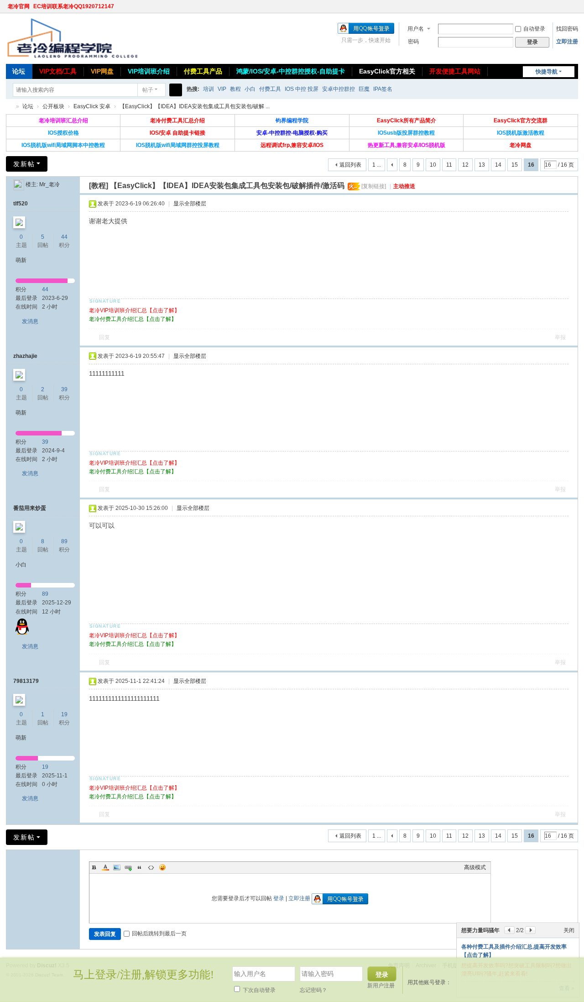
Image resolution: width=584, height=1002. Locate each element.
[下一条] (530, 930)
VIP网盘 (102, 71)
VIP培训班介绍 (149, 71)
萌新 (21, 260)
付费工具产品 (203, 71)
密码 (413, 41)
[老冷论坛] (72, 38)
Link (128, 867)
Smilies (162, 867)
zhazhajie (25, 356)
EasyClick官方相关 (387, 71)
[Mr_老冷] (18, 184)
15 (514, 165)
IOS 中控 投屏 (301, 89)
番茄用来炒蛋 (29, 508)
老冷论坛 (9, 106)
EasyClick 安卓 (91, 106)
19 (64, 714)
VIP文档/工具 (58, 71)
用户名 (415, 29)
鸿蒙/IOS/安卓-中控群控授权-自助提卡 (290, 71)
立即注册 (567, 41)
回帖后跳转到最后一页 (159, 933)
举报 (560, 337)
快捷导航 (547, 71)
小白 (250, 89)
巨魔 (364, 89)
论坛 (18, 71)
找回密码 (567, 29)
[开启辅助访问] (565, 6)
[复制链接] (373, 186)
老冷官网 (19, 6)
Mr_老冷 (49, 184)
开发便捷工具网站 (454, 71)
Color (105, 867)
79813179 (26, 681)
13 (482, 165)
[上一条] (509, 930)
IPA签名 (382, 89)
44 (64, 237)
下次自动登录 (258, 990)
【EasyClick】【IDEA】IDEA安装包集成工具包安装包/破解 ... (195, 106)
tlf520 (20, 203)
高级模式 (475, 867)
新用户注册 (381, 985)
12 (465, 165)
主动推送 (404, 186)
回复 (104, 337)
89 (64, 541)
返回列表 (350, 165)
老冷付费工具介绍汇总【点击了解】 (133, 319)
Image (116, 867)
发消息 (30, 321)
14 (498, 165)
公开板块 (53, 106)
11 (449, 165)
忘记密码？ (313, 990)
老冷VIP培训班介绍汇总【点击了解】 (134, 310)
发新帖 (24, 164)
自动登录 (534, 29)
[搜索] (175, 90)
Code (151, 867)
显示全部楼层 (189, 203)
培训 (208, 89)
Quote (139, 867)
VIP (222, 89)
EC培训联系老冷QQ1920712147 (73, 6)
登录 (278, 898)
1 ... (376, 165)
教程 (235, 89)
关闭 (568, 930)
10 (433, 165)
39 (64, 389)
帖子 (147, 90)
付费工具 (270, 89)
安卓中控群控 (338, 89)
